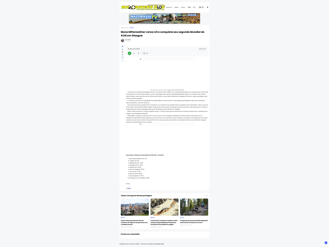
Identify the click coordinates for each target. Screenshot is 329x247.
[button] (122, 60)
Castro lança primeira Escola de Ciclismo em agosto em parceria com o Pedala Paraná (134, 222)
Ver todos (206, 195)
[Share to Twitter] (122, 49)
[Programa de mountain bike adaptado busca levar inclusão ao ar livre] (194, 207)
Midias (176, 7)
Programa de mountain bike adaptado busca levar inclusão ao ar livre (194, 221)
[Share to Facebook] (122, 46)
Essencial (169, 7)
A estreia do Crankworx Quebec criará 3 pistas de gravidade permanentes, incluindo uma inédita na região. (164, 222)
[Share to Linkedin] (122, 54)
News (132, 28)
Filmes (183, 7)
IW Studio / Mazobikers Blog (156, 244)
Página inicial (125, 28)
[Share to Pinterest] (122, 51)
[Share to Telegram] (122, 57)
